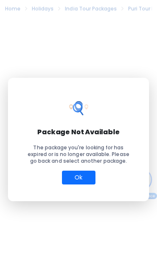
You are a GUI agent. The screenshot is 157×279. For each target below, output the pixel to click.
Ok (78, 177)
